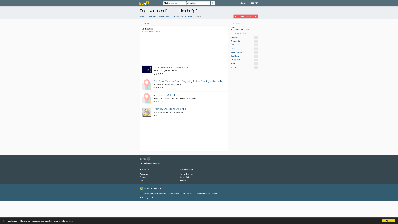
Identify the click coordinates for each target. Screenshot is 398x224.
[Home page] (144, 3)
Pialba (233, 64)
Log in (244, 3)
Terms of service (186, 174)
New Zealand (174, 194)
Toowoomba (235, 37)
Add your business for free (245, 16)
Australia (145, 194)
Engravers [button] (237, 23)
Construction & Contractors (242, 30)
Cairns (233, 49)
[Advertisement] (179, 48)
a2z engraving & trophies (165, 95)
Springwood (235, 60)
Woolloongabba (236, 52)
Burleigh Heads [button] (238, 33)
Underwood (235, 45)
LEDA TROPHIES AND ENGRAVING (170, 67)
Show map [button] (145, 23)
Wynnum (234, 67)
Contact (183, 180)
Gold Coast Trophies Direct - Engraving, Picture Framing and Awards (187, 81)
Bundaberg (235, 56)
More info (69, 221)
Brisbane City (236, 41)
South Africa (187, 194)
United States (215, 194)
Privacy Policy (185, 177)
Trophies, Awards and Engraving (169, 108)
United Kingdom (201, 194)
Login (142, 180)
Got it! (388, 220)
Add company (145, 174)
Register (254, 3)
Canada (155, 194)
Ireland (163, 194)
